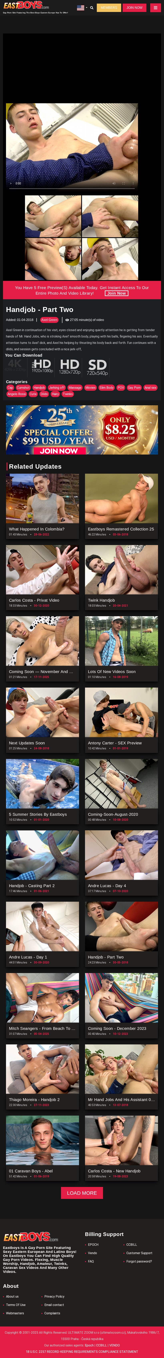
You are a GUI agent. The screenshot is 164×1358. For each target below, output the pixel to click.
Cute (33, 394)
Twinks (68, 394)
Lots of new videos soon (112, 671)
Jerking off (57, 388)
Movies (90, 388)
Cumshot (23, 388)
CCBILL (131, 1245)
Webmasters (15, 1313)
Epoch (89, 1345)
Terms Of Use (16, 1305)
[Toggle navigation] (155, 7)
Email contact (54, 1305)
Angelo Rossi (17, 394)
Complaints (52, 1313)
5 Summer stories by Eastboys (38, 814)
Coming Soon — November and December (48, 671)
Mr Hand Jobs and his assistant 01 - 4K (125, 1099)
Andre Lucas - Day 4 (107, 886)
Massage (75, 388)
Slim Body (107, 388)
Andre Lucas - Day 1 (28, 957)
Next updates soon (27, 743)
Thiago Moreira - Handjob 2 (34, 1099)
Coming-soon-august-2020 (113, 814)
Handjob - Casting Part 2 (32, 886)
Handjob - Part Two (106, 957)
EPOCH (93, 1245)
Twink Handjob (101, 600)
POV (121, 388)
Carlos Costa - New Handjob (114, 1171)
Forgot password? (139, 1261)
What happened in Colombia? (36, 529)
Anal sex (150, 388)
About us (12, 1296)
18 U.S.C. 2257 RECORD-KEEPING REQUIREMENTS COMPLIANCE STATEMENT (82, 1352)
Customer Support (139, 1253)
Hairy (55, 394)
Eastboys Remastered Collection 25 (121, 529)
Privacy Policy (54, 1296)
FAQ (91, 1261)
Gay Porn (134, 388)
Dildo (44, 394)
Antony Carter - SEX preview (115, 743)
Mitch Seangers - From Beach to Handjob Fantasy (56, 1028)
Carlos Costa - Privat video (34, 600)
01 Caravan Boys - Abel (31, 1171)
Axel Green (49, 320)
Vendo (92, 1253)
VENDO (114, 1345)
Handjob (39, 388)
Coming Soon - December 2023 (117, 1028)
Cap (10, 388)
